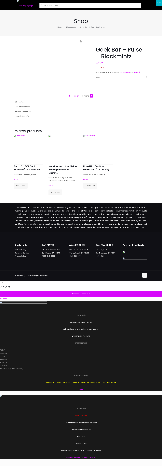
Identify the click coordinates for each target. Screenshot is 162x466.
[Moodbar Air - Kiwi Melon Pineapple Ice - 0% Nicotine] (63, 150)
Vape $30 (138, 72)
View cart (4, 298)
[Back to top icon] (144, 275)
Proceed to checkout (81, 294)
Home (60, 27)
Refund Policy (20, 250)
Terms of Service (22, 253)
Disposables (71, 27)
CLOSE (159, 3)
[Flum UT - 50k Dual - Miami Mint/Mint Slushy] (98, 150)
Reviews (87, 96)
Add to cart (20, 186)
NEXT (81, 389)
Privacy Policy (20, 256)
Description (74, 96)
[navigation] (81, 290)
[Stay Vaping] (25, 5)
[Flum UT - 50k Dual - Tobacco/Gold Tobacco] (28, 150)
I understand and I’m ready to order (81, 457)
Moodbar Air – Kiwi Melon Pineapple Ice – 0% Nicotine (62, 169)
